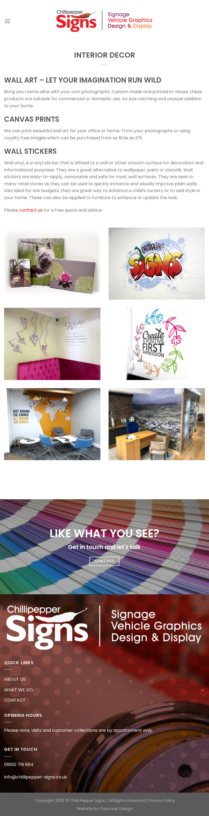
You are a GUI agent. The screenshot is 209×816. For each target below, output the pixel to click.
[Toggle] (203, 689)
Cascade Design (116, 808)
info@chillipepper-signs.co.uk (35, 777)
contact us (30, 210)
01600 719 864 (18, 764)
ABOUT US (15, 679)
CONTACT (15, 700)
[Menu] (7, 21)
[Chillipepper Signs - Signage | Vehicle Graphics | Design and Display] (104, 21)
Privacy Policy (162, 800)
